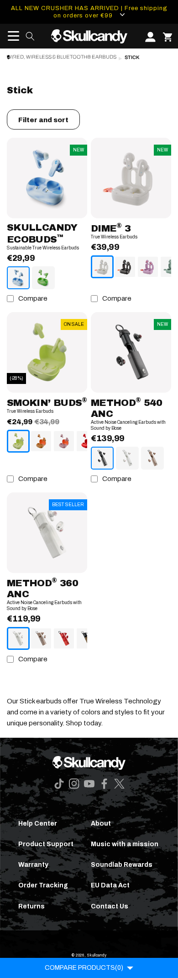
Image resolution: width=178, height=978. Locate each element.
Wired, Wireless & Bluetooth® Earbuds (61, 56)
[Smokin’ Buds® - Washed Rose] (63, 441)
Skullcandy (96, 955)
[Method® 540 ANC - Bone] (127, 458)
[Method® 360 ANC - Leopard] (86, 638)
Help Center (37, 823)
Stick (132, 57)
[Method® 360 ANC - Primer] (41, 638)
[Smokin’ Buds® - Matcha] (18, 441)
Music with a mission (124, 844)
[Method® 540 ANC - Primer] (152, 458)
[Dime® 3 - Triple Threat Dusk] (147, 266)
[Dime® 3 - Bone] (102, 266)
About (101, 823)
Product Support (45, 844)
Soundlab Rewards (121, 864)
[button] (10, 36)
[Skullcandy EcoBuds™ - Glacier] (18, 277)
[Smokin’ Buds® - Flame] (86, 441)
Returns (31, 906)
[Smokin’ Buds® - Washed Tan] (41, 441)
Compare (32, 298)
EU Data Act (110, 885)
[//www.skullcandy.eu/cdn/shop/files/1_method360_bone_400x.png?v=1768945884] (47, 532)
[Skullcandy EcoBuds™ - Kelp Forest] (43, 277)
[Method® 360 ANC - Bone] (18, 638)
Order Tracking (43, 885)
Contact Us (109, 906)
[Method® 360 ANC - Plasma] (63, 638)
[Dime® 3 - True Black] (125, 266)
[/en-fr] (89, 36)
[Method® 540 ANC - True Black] (102, 458)
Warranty (33, 864)
